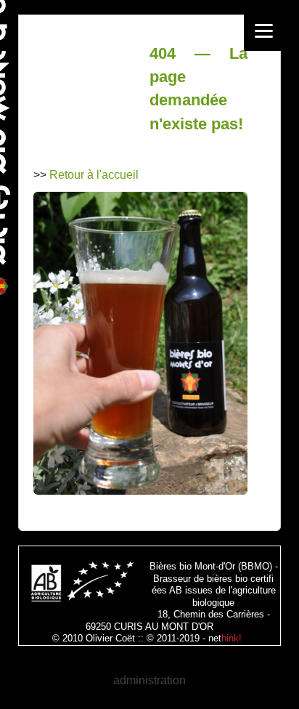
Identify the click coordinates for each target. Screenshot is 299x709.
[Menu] (264, 31)
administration (149, 680)
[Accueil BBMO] (140, 491)
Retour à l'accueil (94, 175)
